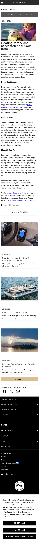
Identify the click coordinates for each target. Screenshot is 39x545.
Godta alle (19, 523)
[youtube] (11, 474)
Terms (3, 466)
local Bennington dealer (17, 193)
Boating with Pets (8, 205)
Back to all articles (8, 10)
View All (19, 379)
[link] (19, 425)
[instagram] (7, 474)
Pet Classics (12, 107)
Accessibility (5, 470)
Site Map (4, 457)
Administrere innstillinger (19, 536)
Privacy (3, 460)
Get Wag (23, 107)
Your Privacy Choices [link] (8, 463)
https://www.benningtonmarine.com (20, 200)
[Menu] (2, 2)
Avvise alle (19, 530)
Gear (18, 205)
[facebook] (2, 474)
